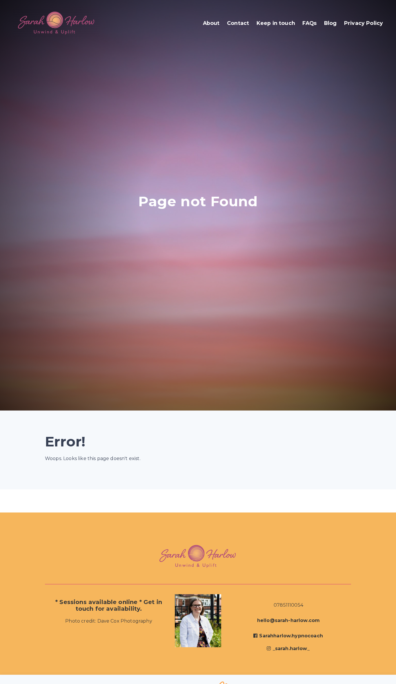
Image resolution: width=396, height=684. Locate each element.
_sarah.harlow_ (291, 648)
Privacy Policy (363, 23)
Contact (238, 23)
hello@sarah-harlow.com (288, 620)
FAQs (309, 23)
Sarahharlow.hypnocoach (291, 636)
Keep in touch (276, 23)
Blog (330, 23)
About (211, 23)
